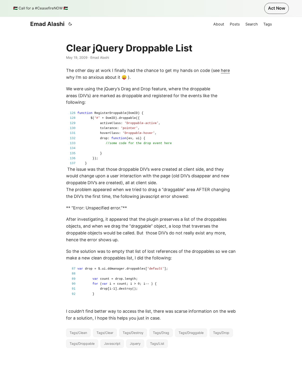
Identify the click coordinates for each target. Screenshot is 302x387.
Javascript (112, 343)
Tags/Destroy (133, 333)
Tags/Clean (78, 333)
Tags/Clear (104, 333)
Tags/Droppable (82, 343)
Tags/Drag (161, 333)
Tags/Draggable (191, 333)
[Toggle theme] (70, 24)
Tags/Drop (221, 333)
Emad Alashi (47, 24)
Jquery (135, 343)
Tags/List (157, 343)
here (225, 70)
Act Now (276, 8)
